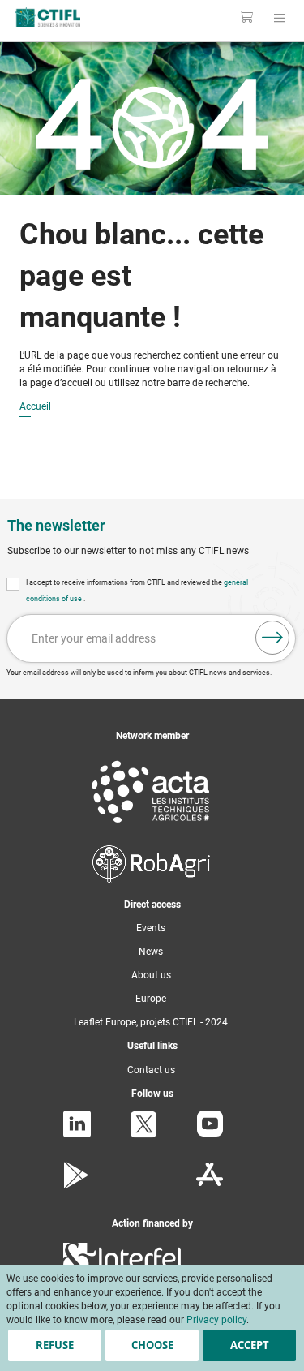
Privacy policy (216, 1320)
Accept (249, 1345)
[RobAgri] (151, 880)
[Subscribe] (272, 638)
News (151, 951)
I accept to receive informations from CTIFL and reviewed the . (137, 590)
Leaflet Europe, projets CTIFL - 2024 (151, 1022)
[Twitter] (143, 1135)
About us (151, 975)
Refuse (55, 1345)
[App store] (209, 1185)
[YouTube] (210, 1133)
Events (150, 928)
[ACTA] (150, 826)
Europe (150, 998)
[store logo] (65, 17)
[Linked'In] (77, 1134)
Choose (152, 1345)
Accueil (35, 407)
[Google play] (76, 1185)
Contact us (151, 1070)
